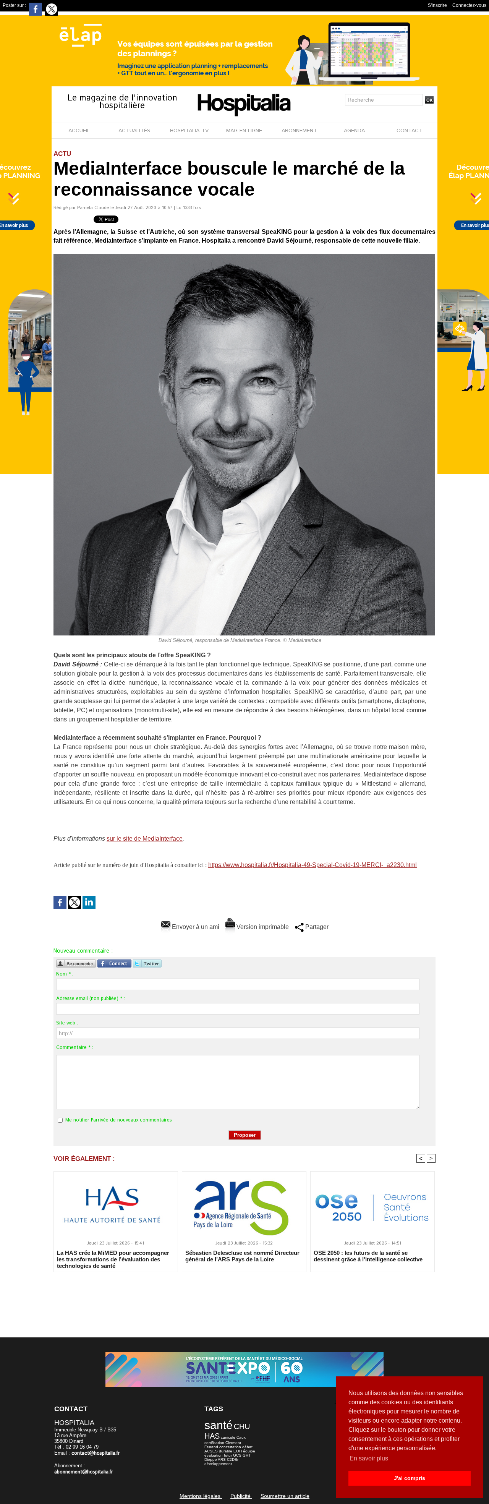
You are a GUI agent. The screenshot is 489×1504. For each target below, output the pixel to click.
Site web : (67, 1023)
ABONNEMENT (299, 131)
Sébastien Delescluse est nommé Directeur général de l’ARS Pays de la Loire (242, 1256)
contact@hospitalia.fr (95, 1453)
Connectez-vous (469, 5)
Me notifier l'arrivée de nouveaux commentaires (118, 1120)
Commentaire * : (74, 1047)
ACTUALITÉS (134, 131)
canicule (228, 1437)
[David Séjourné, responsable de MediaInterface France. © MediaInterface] (244, 256)
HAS (212, 1436)
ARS (222, 1459)
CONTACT (410, 131)
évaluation (213, 1455)
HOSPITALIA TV (189, 131)
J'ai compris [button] (409, 1478)
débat (247, 1447)
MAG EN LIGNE (244, 131)
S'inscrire (437, 5)
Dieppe (210, 1459)
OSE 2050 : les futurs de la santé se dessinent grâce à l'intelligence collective (368, 1256)
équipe (249, 1451)
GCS (237, 1455)
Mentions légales (201, 1496)
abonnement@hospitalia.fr (83, 1472)
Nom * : (64, 974)
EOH (237, 1451)
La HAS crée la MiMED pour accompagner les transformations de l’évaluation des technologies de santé (113, 1259)
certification (214, 1443)
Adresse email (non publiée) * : (90, 998)
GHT (247, 1455)
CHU (242, 1426)
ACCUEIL (79, 131)
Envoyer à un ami (194, 927)
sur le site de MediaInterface (145, 838)
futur (228, 1455)
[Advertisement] (244, 1299)
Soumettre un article (285, 1496)
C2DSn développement (222, 1461)
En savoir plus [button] (369, 1458)
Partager (316, 927)
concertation (230, 1447)
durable (225, 1451)
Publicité (241, 1496)
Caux (241, 1437)
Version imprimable (262, 927)
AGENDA (354, 131)
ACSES (211, 1451)
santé (218, 1425)
